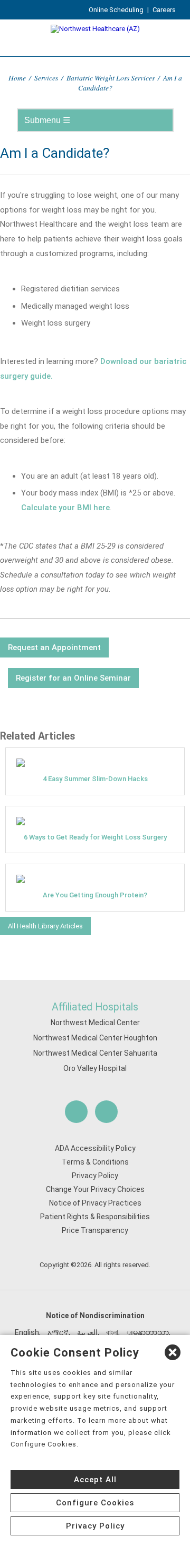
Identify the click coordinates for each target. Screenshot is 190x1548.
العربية (87, 1332)
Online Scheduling (116, 10)
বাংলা (112, 1332)
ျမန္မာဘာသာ (148, 1332)
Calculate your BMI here (65, 507)
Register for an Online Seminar (73, 678)
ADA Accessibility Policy (95, 1148)
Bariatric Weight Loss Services (110, 78)
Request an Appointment (54, 647)
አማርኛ (58, 1332)
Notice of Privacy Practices (95, 1203)
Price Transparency (95, 1230)
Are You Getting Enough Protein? (95, 895)
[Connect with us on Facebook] (76, 1111)
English (27, 1332)
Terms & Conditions (95, 1162)
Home (17, 78)
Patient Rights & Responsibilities (95, 1216)
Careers (164, 10)
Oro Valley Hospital (95, 1068)
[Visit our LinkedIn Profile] (106, 1111)
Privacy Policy (95, 1175)
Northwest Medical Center (95, 1022)
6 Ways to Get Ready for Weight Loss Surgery (95, 837)
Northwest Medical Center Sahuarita (95, 1053)
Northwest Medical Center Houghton (95, 1038)
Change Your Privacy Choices (95, 1189)
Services (46, 78)
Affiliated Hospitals (95, 1007)
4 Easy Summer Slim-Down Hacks (95, 779)
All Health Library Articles (45, 926)
